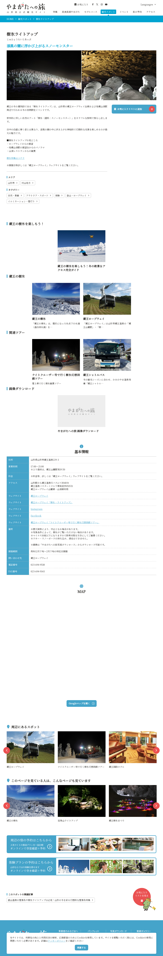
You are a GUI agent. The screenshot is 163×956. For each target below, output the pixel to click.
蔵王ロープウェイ (39, 495)
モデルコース (90, 11)
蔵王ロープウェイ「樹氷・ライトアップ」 (52, 502)
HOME (10, 19)
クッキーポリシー (57, 940)
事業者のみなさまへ (68, 931)
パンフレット (93, 931)
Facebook (36, 515)
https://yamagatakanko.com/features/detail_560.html (81, 233)
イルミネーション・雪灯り (21, 201)
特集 (55, 11)
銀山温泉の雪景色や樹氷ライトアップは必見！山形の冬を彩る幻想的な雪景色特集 (49, 900)
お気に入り (82, 4)
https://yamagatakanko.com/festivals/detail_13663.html (107, 342)
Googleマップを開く (79, 703)
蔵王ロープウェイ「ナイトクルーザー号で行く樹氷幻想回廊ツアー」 (65, 522)
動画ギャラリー (144, 931)
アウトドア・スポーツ (37, 195)
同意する (81, 947)
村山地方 (26, 182)
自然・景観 (13, 195)
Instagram (37, 509)
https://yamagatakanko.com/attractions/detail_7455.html (106, 286)
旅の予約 (137, 11)
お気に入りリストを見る (142, 894)
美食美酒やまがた (71, 11)
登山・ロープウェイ (76, 195)
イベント (124, 11)
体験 (57, 195)
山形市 (11, 182)
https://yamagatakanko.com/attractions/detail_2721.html (55, 286)
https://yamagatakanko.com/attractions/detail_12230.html (55, 342)
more (10, 733)
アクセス (150, 11)
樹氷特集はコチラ (16, 158)
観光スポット (108, 11)
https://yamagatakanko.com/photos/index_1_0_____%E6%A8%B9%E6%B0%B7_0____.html (81, 400)
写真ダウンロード (118, 931)
